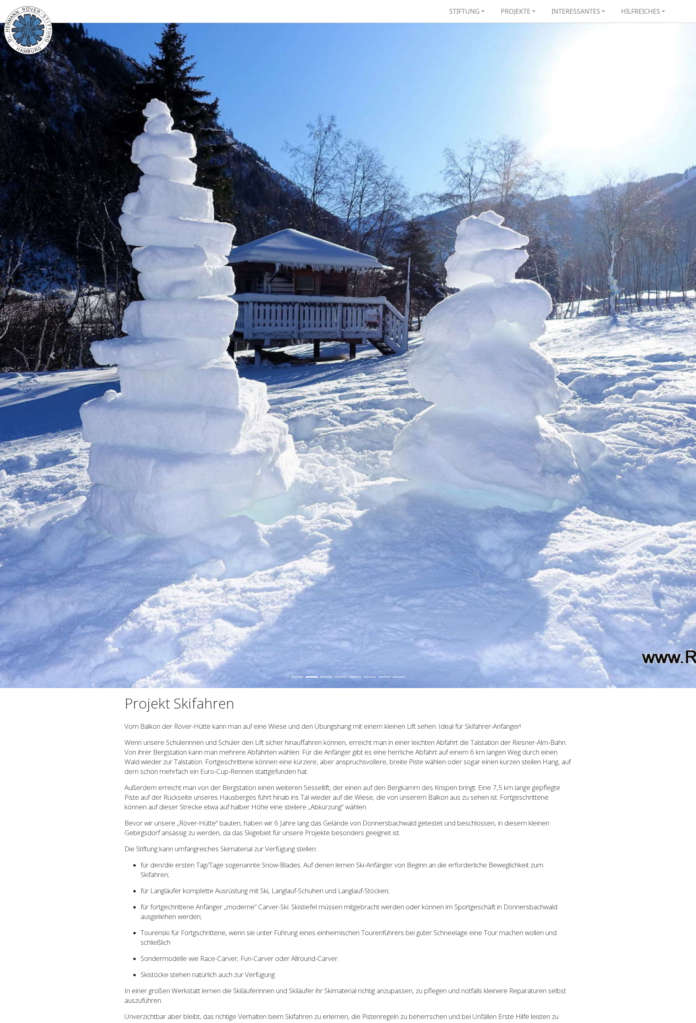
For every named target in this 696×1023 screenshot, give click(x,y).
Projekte (515, 11)
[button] (52, 355)
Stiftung (464, 11)
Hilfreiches (640, 11)
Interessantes (575, 11)
